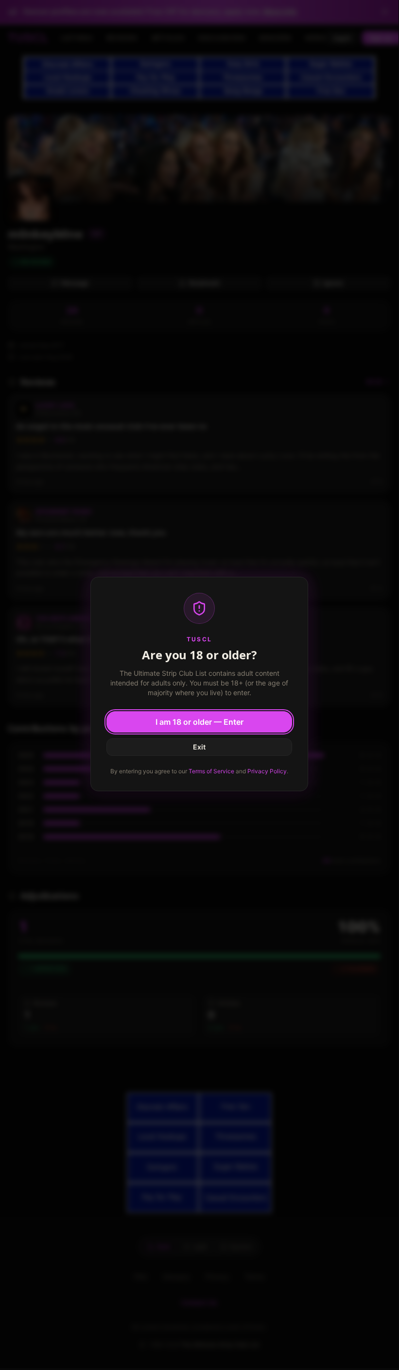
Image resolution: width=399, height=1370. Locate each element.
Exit (199, 747)
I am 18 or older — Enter (199, 722)
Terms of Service (211, 771)
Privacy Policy (267, 771)
